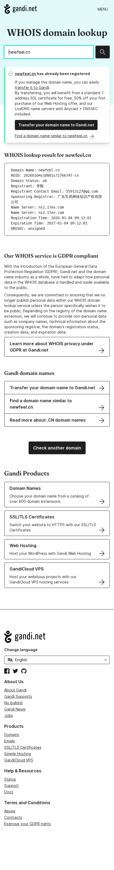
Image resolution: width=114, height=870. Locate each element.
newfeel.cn (25, 73)
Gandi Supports (18, 696)
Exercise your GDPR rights (27, 823)
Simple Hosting (17, 753)
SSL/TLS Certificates (22, 747)
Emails (9, 741)
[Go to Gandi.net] (20, 9)
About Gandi (15, 690)
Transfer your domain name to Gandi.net (56, 125)
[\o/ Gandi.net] (57, 637)
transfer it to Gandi (32, 87)
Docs (8, 792)
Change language (21, 649)
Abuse (9, 811)
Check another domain (57, 448)
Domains (11, 734)
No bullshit (13, 702)
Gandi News (14, 709)
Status (10, 779)
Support (11, 785)
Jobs (8, 715)
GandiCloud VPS (18, 760)
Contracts (13, 817)
